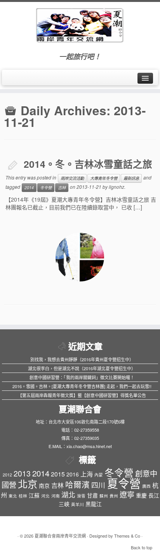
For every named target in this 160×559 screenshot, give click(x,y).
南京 (44, 485)
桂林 (23, 496)
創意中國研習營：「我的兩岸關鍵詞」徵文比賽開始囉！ (82, 377)
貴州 (114, 496)
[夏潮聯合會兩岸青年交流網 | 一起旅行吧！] (80, 23)
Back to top (141, 547)
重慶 (141, 495)
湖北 (68, 494)
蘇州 (103, 496)
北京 (27, 483)
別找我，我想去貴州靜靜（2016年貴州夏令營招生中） (82, 359)
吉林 (62, 187)
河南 (55, 496)
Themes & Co (127, 536)
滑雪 (81, 496)
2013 (22, 473)
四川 (98, 485)
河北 (45, 496)
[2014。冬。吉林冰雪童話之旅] (80, 257)
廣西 (146, 486)
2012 (7, 475)
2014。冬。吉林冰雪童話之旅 (88, 164)
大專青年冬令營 (103, 178)
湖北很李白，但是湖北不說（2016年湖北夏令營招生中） (82, 368)
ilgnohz (116, 186)
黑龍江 (93, 504)
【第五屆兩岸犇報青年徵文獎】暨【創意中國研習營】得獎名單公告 (82, 395)
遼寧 (127, 494)
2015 (58, 473)
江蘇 (34, 495)
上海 (86, 473)
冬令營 (46, 187)
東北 (13, 496)
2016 (72, 474)
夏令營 (124, 483)
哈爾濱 (77, 484)
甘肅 (92, 495)
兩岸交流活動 (72, 178)
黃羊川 (77, 504)
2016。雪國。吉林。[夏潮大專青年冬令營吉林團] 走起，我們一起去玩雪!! (81, 386)
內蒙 (98, 475)
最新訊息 (131, 178)
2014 (29, 187)
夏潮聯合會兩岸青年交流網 (60, 536)
